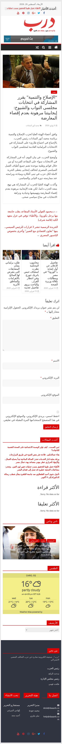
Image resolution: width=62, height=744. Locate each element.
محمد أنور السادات (32, 125)
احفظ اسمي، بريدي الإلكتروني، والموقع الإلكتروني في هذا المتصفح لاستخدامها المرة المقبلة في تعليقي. (31, 418)
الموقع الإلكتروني (50, 394)
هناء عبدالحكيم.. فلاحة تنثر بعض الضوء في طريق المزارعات (34, 454)
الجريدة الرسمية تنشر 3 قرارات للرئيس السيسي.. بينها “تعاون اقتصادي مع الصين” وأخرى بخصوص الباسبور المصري (31, 231)
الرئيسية (51, 540)
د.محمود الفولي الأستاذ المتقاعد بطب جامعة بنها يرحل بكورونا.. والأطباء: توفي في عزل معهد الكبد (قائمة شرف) (32, 215)
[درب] (56, 47)
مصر (54, 92)
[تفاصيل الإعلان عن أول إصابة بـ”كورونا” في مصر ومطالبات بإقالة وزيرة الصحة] (50, 251)
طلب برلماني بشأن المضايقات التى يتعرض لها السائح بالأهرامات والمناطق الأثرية (12, 273)
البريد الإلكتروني (50, 377)
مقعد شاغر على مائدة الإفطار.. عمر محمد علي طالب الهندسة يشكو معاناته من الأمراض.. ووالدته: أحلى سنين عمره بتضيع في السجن (29, 548)
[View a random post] (37, 47)
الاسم (55, 360)
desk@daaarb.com (51, 709)
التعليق (54, 317)
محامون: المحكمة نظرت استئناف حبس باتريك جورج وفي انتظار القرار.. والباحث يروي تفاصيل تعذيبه (31, 275)
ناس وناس (34, 540)
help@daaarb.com (51, 718)
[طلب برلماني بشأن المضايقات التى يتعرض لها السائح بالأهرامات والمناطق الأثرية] (12, 251)
